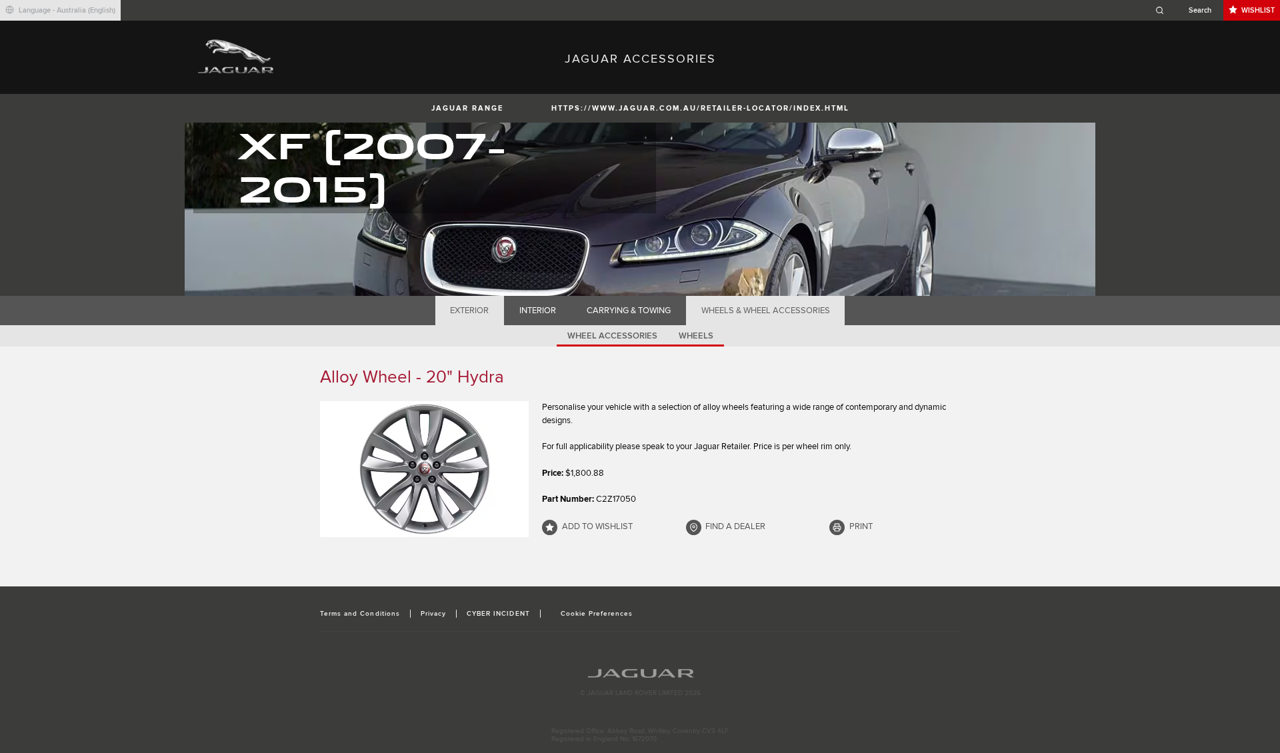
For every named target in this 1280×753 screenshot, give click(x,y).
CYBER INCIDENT (498, 614)
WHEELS (696, 336)
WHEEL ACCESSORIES (612, 336)
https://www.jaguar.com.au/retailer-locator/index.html (700, 108)
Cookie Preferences (597, 614)
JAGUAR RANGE (467, 108)
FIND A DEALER (735, 526)
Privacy (433, 614)
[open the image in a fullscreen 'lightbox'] (424, 469)
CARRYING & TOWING (629, 310)
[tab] (469, 310)
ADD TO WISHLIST (597, 526)
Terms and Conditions (360, 614)
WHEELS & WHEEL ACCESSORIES (765, 310)
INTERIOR (537, 310)
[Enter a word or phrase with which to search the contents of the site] (1187, 10)
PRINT (861, 526)
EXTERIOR (469, 310)
